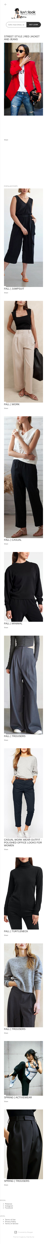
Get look (33, 25)
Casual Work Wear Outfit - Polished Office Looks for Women (23, 842)
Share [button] (6, 140)
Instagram (9, 1206)
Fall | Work (12, 404)
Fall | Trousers (14, 736)
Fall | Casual (13, 539)
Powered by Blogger (25, 1232)
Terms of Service (11, 1224)
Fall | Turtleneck (16, 931)
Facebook (9, 1208)
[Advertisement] (23, 163)
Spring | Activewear (18, 1097)
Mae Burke (30, 1237)
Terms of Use (10, 1220)
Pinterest (8, 1204)
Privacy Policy (10, 1222)
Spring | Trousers (16, 1181)
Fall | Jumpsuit (14, 288)
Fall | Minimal (13, 623)
